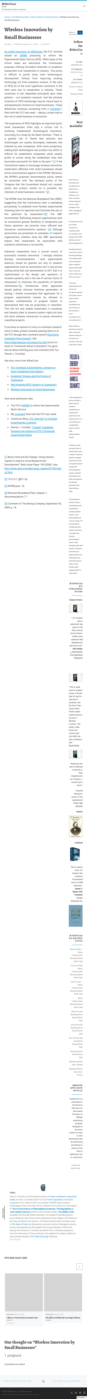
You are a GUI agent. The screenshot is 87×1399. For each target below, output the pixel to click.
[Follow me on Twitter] (76, 1393)
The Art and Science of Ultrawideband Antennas (33, 1209)
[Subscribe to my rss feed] (72, 1393)
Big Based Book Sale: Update (76, 1063)
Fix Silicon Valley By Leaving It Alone (63, 1317)
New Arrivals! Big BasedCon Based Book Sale (77, 1016)
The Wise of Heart (20, 1224)
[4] (49, 229)
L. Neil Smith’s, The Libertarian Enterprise (76, 655)
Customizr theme (33, 1394)
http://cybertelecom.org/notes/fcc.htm (25, 342)
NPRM (23, 55)
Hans (9, 44)
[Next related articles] (79, 1266)
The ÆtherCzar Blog (20, 17)
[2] (47, 192)
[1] (54, 161)
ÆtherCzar (12, 1391)
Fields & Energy (41, 1236)
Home (7, 17)
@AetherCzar (77, 65)
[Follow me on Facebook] (80, 1393)
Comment (55, 108)
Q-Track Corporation (54, 1199)
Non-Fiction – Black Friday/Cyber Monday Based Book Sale (76, 988)
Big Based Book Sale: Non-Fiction (76, 1072)
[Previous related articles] (73, 1266)
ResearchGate (77, 94)
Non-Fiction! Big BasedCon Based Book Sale (76, 1042)
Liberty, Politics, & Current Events (44, 17)
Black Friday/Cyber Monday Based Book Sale (76, 1002)
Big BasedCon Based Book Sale (77, 1054)
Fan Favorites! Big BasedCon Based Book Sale (77, 1029)
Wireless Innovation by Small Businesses (33, 389)
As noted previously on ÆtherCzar (23, 51)
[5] (20, 285)
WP (11, 1394)
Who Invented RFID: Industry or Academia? (34, 384)
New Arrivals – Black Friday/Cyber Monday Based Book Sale (76, 955)
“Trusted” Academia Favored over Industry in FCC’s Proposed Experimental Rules (33, 431)
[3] (45, 214)
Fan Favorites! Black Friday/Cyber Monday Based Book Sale (76, 971)
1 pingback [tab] (12, 1355)
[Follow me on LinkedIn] (84, 1393)
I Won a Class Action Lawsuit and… (23, 1317)
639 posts (15, 1239)
